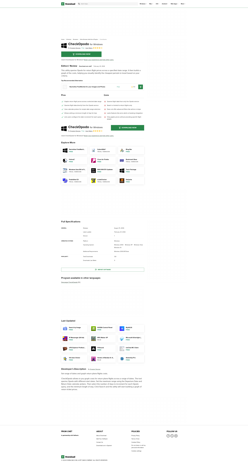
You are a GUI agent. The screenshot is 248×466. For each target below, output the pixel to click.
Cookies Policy (135, 442)
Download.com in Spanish (104, 445)
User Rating (89, 48)
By (74, 48)
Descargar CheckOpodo (69, 282)
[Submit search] (79, 3)
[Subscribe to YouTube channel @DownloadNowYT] (175, 435)
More (182, 4)
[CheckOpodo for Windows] (64, 45)
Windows (142, 4)
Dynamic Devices (95, 369)
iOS (157, 4)
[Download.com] (68, 3)
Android (164, 4)
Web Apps (174, 4)
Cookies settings (136, 451)
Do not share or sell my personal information (138, 446)
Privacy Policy (135, 435)
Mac (150, 4)
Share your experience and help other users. (99, 60)
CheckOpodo (85, 44)
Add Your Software (102, 439)
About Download (101, 435)
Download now (83, 54)
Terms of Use (135, 439)
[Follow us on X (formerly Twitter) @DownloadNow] (172, 435)
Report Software (104, 269)
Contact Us (99, 442)
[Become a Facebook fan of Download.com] (168, 435)
